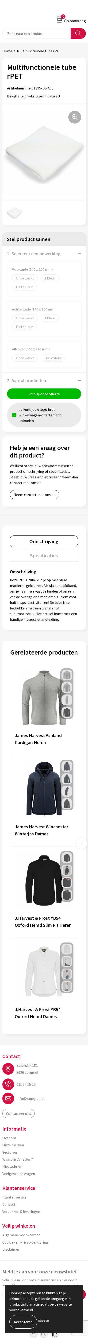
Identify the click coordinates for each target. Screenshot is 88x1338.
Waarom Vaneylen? (17, 1159)
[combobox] (36, 33)
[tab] (44, 541)
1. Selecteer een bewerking (34, 253)
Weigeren (43, 1320)
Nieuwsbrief (12, 1166)
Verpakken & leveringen (21, 1211)
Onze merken (13, 1145)
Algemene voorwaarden (21, 1235)
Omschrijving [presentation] (43, 541)
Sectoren (9, 1152)
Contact (8, 1204)
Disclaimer (10, 1249)
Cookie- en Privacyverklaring (25, 1242)
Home (7, 51)
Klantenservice (14, 1197)
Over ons (9, 1138)
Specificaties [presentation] (44, 555)
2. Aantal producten (26, 380)
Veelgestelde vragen (18, 1173)
